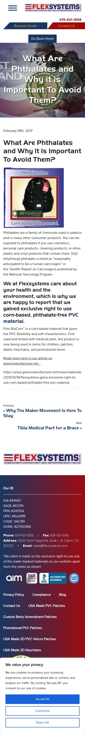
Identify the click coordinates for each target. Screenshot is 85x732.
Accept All (42, 699)
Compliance (41, 595)
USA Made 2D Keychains (22, 650)
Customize (43, 711)
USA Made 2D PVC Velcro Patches (29, 639)
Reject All (42, 722)
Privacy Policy (13, 595)
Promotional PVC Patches (22, 628)
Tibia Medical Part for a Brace (48, 427)
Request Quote (25, 26)
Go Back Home (42, 39)
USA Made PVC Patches (46, 606)
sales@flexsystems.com (50, 546)
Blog (62, 595)
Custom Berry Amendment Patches (30, 617)
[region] (42, 695)
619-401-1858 (71, 20)
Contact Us (66, 26)
